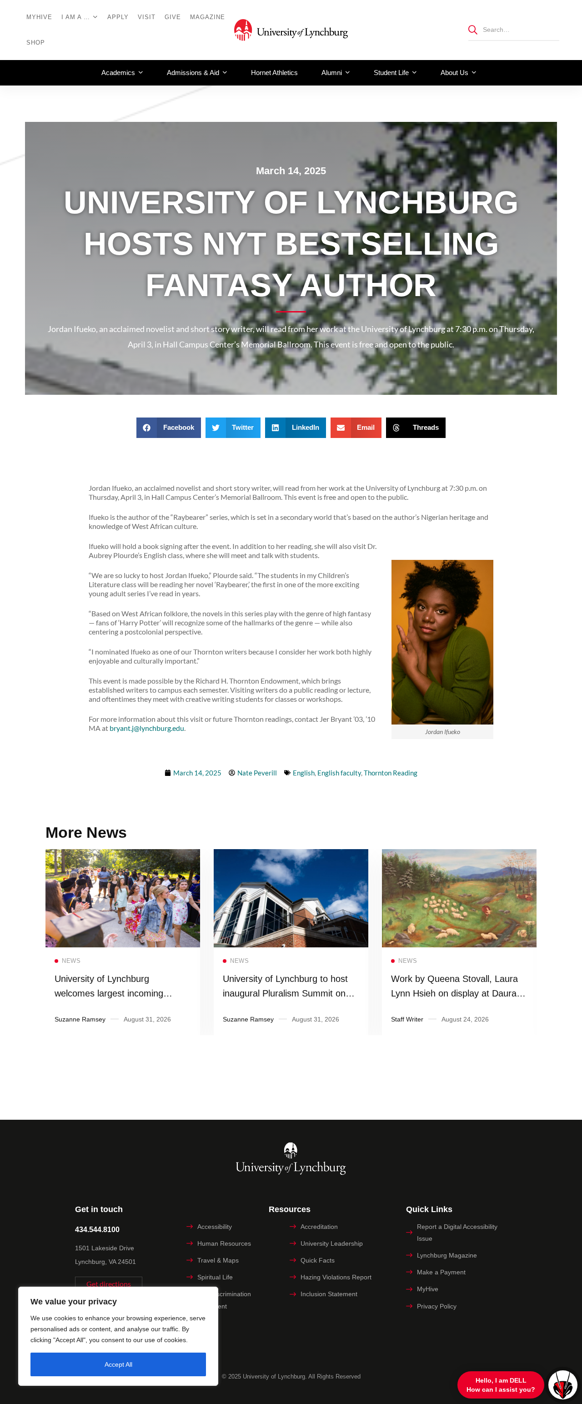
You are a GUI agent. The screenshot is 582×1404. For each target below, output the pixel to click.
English (304, 773)
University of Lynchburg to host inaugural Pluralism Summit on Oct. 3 (285, 993)
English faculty (339, 773)
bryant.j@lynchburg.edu (147, 728)
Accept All (118, 1364)
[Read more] (122, 855)
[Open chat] (562, 1384)
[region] (118, 1336)
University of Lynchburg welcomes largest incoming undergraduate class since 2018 (119, 993)
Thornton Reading (390, 773)
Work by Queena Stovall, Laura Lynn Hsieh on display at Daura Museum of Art (454, 993)
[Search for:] (513, 29)
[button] (168, 428)
